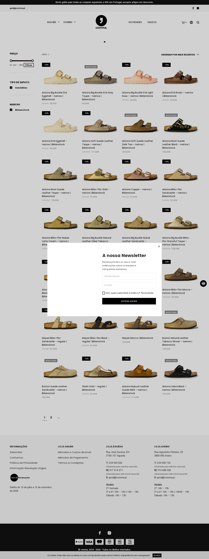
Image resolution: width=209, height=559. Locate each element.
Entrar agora (129, 301)
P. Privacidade (146, 293)
